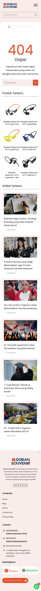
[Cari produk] (35, 14)
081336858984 (12, 530)
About (5, 508)
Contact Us (7, 512)
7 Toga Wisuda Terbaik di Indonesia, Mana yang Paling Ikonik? (20, 379)
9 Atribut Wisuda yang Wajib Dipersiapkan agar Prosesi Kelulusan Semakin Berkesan (20, 256)
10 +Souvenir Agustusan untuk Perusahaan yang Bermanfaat (20, 337)
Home (5, 499)
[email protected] (13, 546)
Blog (4, 503)
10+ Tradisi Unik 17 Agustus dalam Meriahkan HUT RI (20, 421)
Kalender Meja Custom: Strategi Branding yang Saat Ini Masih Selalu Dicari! (20, 213)
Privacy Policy (8, 517)
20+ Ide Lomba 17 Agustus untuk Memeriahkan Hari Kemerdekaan (20, 298)
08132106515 (11, 538)
